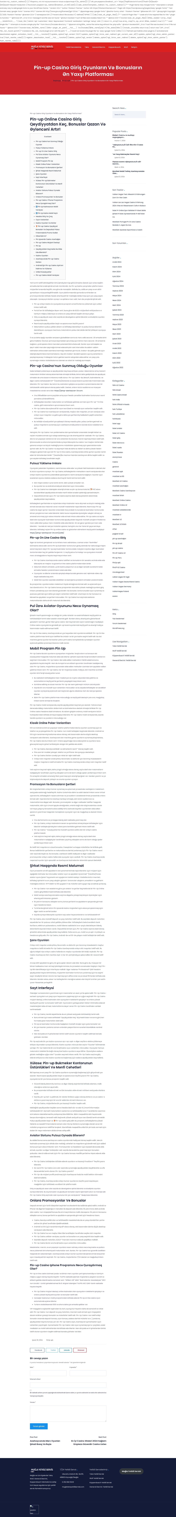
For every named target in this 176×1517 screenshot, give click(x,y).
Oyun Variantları (42, 220)
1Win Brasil (116, 390)
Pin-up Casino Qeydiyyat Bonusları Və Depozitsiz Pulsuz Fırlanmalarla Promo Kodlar (47, 229)
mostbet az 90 (118, 476)
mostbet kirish (118, 495)
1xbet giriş (116, 438)
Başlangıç (57, 80)
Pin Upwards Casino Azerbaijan (48, 239)
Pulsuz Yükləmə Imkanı (45, 148)
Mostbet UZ (117, 519)
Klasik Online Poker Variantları (48, 164)
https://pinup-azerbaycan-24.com (68, 390)
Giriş (114, 614)
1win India (116, 399)
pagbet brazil (117, 534)
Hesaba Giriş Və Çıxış (44, 216)
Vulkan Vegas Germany (121, 586)
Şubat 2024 (117, 310)
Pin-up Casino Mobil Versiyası (47, 275)
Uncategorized (118, 572)
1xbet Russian (117, 452)
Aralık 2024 (116, 262)
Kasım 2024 (117, 267)
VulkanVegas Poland (120, 591)
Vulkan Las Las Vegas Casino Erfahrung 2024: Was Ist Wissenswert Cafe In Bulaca (128, 204)
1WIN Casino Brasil (119, 395)
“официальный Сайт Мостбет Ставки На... (127, 146)
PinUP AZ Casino (118, 567)
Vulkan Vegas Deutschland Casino (126, 582)
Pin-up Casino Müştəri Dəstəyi (48, 242)
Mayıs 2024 (116, 295)
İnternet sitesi (35, 1379)
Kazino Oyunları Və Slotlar (46, 223)
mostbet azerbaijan (120, 486)
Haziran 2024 (117, 291)
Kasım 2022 (117, 353)
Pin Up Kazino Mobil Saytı (48, 213)
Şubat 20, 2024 (37, 1340)
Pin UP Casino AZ (119, 553)
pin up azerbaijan (119, 538)
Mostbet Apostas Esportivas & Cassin (127, 230)
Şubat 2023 (116, 339)
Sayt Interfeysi (41, 177)
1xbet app (116, 423)
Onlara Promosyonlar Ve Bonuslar (49, 197)
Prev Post (45, 1441)
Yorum (33, 1402)
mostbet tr (116, 514)
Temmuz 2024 (118, 286)
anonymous (117, 457)
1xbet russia (117, 447)
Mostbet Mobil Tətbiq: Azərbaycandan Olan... (128, 172)
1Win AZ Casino (118, 385)
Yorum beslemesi (119, 623)
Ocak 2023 (116, 343)
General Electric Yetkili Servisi (124, 660)
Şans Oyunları (41, 174)
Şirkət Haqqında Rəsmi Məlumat (48, 171)
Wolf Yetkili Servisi (119, 651)
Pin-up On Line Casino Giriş (46, 151)
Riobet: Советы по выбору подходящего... (123, 136)
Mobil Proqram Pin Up (44, 161)
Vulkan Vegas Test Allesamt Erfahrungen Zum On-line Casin (128, 196)
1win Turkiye (117, 409)
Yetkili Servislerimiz (73, 47)
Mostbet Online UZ (119, 505)
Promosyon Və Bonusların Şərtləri (49, 167)
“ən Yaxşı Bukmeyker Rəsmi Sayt (125, 154)
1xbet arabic (117, 428)
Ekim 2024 (116, 271)
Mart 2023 (116, 334)
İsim (32, 1367)
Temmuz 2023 (118, 315)
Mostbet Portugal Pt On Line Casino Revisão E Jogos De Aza (126, 223)
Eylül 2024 (116, 276)
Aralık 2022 (116, 348)
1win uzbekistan (118, 414)
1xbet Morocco (118, 443)
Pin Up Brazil (117, 543)
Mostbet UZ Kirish (119, 524)
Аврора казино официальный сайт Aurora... (126, 163)
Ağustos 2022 (117, 367)
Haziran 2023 (117, 319)
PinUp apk (66, 80)
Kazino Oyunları (42, 255)
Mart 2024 (116, 305)
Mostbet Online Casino (121, 500)
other (114, 529)
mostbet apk (117, 471)
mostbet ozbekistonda (121, 510)
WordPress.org (118, 628)
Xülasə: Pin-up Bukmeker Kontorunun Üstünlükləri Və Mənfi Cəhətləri (49, 183)
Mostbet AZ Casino (120, 481)
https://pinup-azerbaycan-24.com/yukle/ (47, 533)
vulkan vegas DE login (121, 577)
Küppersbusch (114, 47)
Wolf (126, 47)
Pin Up (38, 246)
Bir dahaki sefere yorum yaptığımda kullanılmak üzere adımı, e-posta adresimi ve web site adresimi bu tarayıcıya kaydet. (68, 1394)
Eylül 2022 (116, 363)
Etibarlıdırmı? (41, 236)
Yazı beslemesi (118, 619)
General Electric (98, 47)
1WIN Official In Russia (120, 404)
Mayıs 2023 (116, 324)
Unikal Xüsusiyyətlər (43, 272)
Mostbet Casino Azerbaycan (123, 491)
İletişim (134, 47)
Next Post (88, 1441)
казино (115, 596)
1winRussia (116, 419)
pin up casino (117, 548)
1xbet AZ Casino (118, 433)
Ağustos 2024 (117, 281)
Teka (87, 47)
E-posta (73, 1367)
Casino (115, 462)
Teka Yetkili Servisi (119, 646)
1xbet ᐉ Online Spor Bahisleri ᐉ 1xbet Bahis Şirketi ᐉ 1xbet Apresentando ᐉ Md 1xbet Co (129, 213)
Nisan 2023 (116, 329)
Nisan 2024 (116, 300)
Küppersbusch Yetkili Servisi (123, 655)
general (115, 467)
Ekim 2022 (116, 358)
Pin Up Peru (117, 558)
